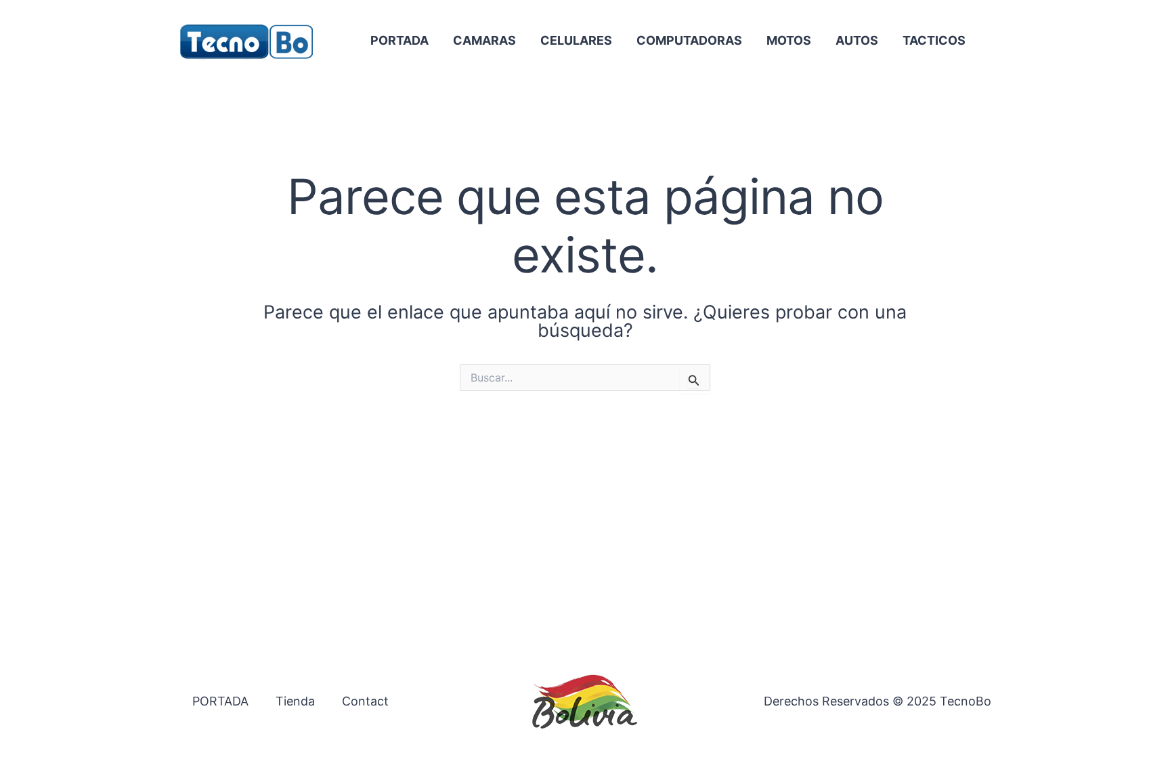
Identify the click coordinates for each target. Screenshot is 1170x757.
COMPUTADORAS (689, 40)
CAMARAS (484, 40)
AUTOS (857, 40)
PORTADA (399, 40)
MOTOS (788, 40)
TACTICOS (934, 40)
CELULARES (576, 40)
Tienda (295, 701)
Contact (365, 701)
